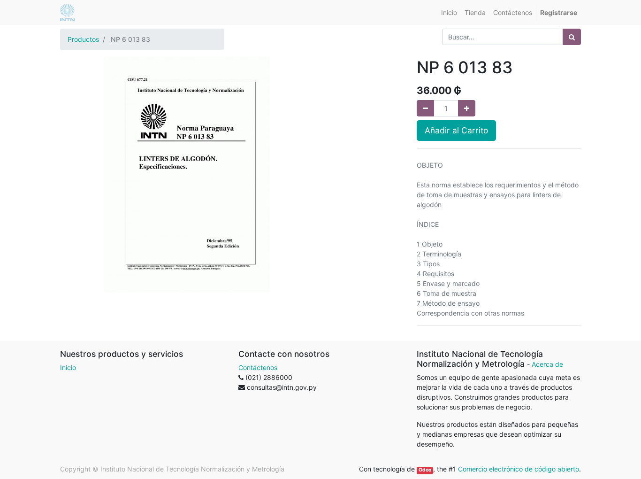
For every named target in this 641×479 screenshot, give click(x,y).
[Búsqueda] (572, 37)
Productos (83, 39)
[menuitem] (449, 12)
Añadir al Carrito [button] (456, 130)
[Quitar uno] (425, 108)
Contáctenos (257, 367)
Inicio (68, 367)
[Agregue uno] (466, 108)
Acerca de (547, 364)
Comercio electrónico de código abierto (518, 469)
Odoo (425, 470)
